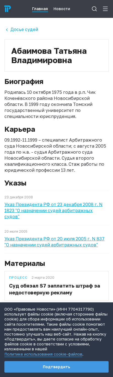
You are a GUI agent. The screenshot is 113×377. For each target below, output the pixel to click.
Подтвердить (56, 366)
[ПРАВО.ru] (7, 8)
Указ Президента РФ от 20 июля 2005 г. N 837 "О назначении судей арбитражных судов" (54, 241)
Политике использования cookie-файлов (43, 354)
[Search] (94, 8)
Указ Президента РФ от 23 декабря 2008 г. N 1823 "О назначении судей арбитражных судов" (53, 210)
